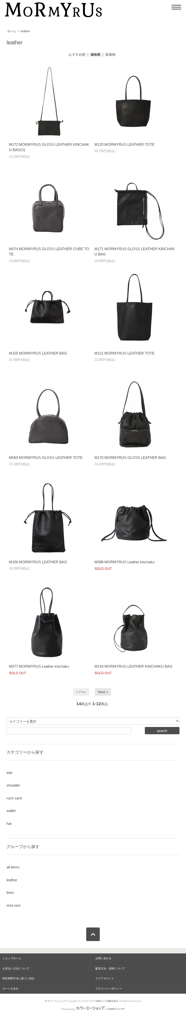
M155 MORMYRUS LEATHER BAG (38, 353)
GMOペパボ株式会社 (106, 1001)
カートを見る (10, 988)
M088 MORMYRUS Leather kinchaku (124, 562)
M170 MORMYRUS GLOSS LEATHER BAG (130, 458)
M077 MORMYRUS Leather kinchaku (39, 666)
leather (25, 31)
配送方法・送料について (110, 968)
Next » (103, 692)
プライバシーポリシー (108, 988)
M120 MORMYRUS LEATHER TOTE (124, 144)
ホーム (11, 31)
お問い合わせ (103, 958)
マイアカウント (104, 978)
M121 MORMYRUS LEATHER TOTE (124, 353)
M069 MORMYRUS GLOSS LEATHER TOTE (46, 458)
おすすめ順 (77, 54)
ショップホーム (11, 958)
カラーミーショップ (55, 1001)
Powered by (68, 1009)
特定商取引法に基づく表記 (18, 978)
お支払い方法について (15, 968)
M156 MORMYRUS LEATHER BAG (38, 562)
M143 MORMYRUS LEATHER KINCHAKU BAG (133, 666)
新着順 (110, 54)
